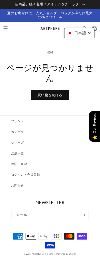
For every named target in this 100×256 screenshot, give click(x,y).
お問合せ (17, 185)
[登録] (84, 215)
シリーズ (17, 142)
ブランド (17, 121)
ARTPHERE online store (44, 254)
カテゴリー (19, 132)
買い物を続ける (50, 95)
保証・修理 (19, 164)
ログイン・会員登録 (25, 174)
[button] (5, 28)
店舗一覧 (17, 153)
